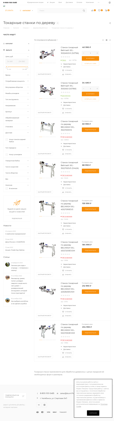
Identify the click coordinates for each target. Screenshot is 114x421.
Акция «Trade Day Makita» (15, 250)
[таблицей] (109, 40)
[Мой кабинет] (110, 2)
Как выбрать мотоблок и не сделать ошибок (19, 302)
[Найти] (84, 10)
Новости (7, 226)
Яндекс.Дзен (44, 404)
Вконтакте (38, 404)
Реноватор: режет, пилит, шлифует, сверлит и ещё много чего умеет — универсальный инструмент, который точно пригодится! (19, 286)
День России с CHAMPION (15, 242)
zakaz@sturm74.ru (68, 393)
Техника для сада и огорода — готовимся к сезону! (19, 268)
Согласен (93, 413)
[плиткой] (103, 40)
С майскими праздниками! (15, 234)
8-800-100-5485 (10, 2)
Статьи (6, 257)
